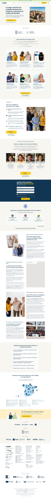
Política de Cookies (21, 488)
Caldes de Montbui (9, 271)
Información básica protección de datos (22, 196)
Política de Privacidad (16, 488)
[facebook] (48, 3)
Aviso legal (30, 488)
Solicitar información (25, 198)
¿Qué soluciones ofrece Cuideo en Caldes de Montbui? (23, 365)
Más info (31, 0)
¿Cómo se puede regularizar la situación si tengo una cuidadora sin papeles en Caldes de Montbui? (23, 362)
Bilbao (9, 402)
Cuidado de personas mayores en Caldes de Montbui (23, 368)
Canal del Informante (26, 488)
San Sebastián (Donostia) (13, 402)
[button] (44, 3)
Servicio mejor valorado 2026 (31, 32)
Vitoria (17, 402)
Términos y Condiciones (34, 488)
